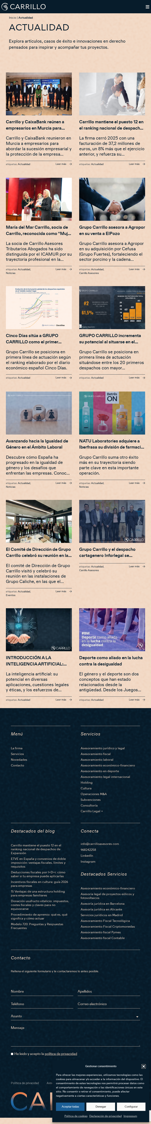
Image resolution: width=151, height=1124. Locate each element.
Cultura (86, 788)
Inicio (12, 17)
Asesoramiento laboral (97, 760)
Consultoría (89, 805)
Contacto (17, 765)
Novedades (19, 760)
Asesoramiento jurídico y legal (103, 748)
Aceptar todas (70, 1106)
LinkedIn (87, 855)
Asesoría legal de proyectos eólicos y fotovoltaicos (107, 896)
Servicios (17, 754)
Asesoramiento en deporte (100, 771)
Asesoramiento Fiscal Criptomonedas (108, 927)
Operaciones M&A (94, 794)
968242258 (88, 849)
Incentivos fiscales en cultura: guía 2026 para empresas (39, 884)
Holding (87, 783)
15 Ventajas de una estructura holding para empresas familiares (38, 893)
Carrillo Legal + (92, 811)
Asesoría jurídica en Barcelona (102, 904)
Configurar (131, 1106)
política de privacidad (61, 1054)
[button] (143, 1066)
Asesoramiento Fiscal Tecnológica (105, 921)
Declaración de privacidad (105, 1116)
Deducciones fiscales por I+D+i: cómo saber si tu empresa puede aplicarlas (38, 874)
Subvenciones (91, 800)
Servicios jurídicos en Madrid (102, 915)
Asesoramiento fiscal (96, 754)
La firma (16, 748)
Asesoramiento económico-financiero (108, 765)
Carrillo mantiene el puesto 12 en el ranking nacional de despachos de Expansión (112, 128)
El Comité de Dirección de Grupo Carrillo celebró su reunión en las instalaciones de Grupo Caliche (38, 555)
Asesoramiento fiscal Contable (103, 938)
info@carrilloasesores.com (100, 843)
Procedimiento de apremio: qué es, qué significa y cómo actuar (39, 916)
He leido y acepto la (45, 1054)
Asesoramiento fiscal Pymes (101, 932)
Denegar (101, 1106)
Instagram (88, 861)
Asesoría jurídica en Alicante (101, 909)
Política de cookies (75, 1116)
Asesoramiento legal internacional (105, 777)
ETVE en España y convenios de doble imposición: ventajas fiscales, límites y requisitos (38, 863)
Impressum (130, 1116)
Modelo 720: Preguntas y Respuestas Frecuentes (37, 926)
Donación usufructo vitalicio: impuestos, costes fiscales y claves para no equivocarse (40, 905)
